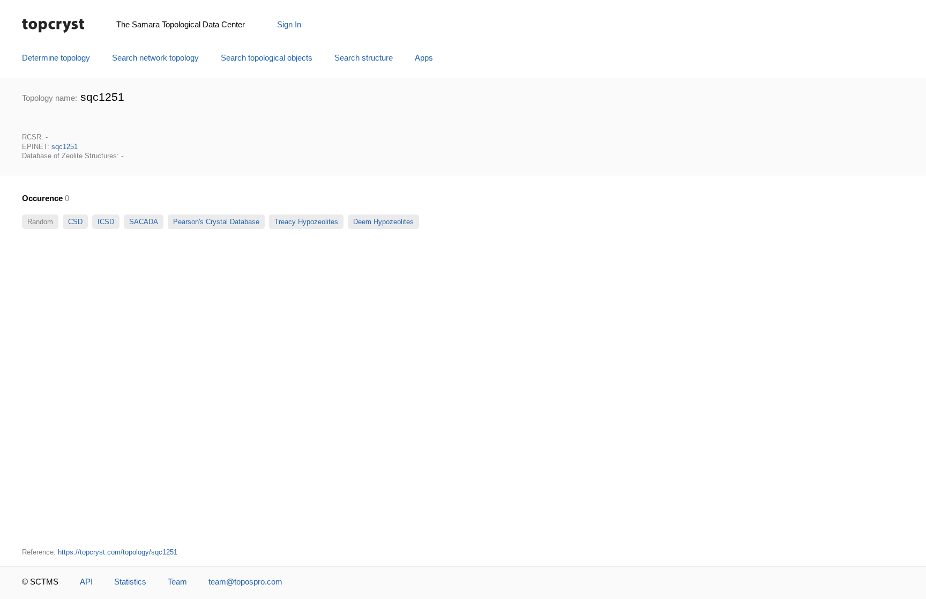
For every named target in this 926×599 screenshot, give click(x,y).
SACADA (143, 222)
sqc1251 (64, 147)
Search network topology (155, 58)
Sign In (289, 24)
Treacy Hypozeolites (306, 222)
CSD (75, 222)
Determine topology (56, 58)
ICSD (105, 222)
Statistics (130, 582)
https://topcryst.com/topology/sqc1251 (117, 552)
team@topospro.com (245, 582)
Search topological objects (266, 58)
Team (177, 582)
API (86, 582)
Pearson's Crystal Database (216, 222)
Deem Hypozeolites (383, 222)
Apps (424, 58)
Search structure (363, 58)
